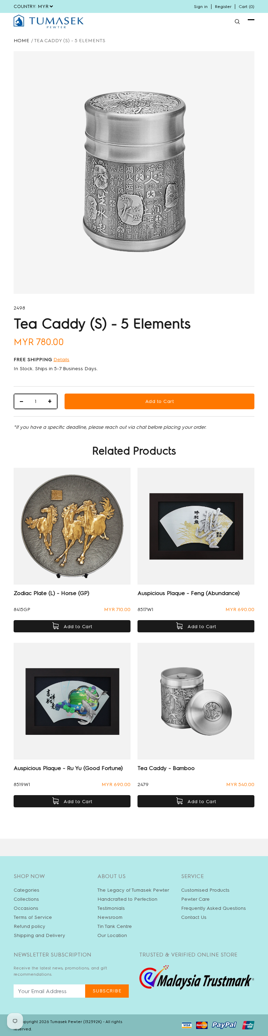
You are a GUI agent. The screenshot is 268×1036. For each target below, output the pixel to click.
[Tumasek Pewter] (48, 21)
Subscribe (107, 991)
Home (21, 41)
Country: (25, 6)
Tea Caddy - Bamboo (166, 768)
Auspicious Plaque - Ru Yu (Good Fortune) (68, 768)
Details (61, 360)
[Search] (237, 21)
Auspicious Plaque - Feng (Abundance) (188, 593)
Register (223, 6)
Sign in (201, 6)
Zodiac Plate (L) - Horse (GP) (51, 593)
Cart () (246, 6)
